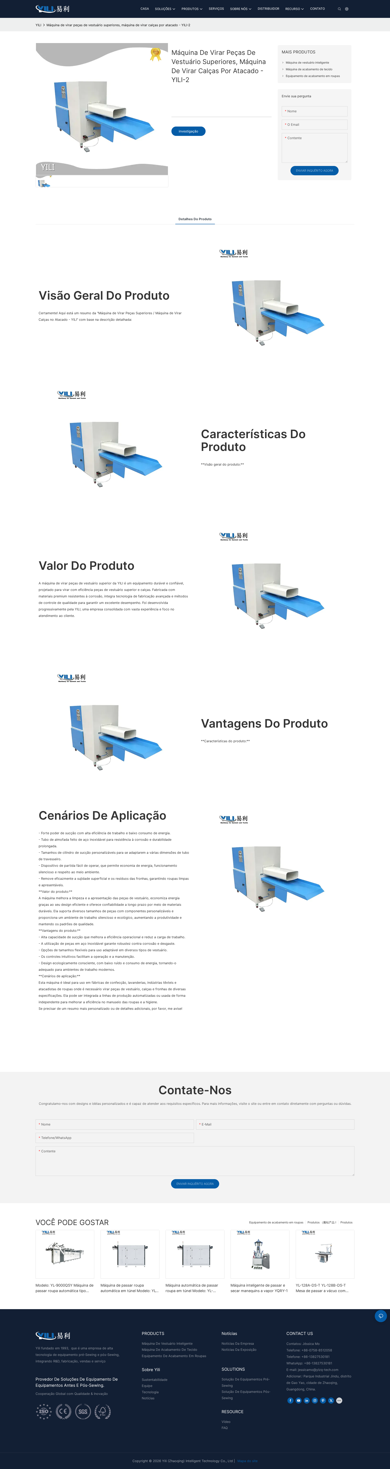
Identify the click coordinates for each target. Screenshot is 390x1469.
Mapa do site (247, 1461)
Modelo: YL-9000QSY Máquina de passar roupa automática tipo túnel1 (64, 1288)
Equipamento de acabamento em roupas (276, 1222)
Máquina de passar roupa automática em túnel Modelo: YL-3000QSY (129, 1288)
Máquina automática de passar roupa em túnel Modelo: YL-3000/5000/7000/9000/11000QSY (194, 1288)
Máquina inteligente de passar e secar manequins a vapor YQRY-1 (259, 1288)
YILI (38, 25)
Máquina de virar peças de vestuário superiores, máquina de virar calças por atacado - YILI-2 (118, 25)
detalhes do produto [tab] (195, 219)
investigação (188, 131)
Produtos (346, 1222)
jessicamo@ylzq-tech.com (318, 1370)
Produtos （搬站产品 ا (322, 1222)
